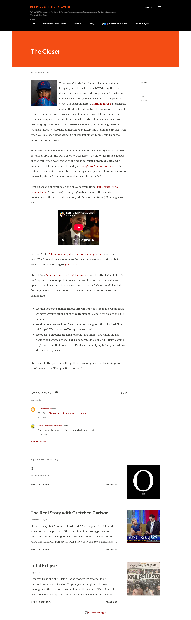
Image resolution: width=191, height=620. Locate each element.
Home (32, 23)
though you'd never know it (97, 166)
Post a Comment (39, 441)
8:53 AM (42, 417)
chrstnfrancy (44, 408)
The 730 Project (142, 23)
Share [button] (144, 82)
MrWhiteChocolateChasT (51, 425)
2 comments (45, 484)
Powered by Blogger (97, 612)
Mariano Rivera (101, 103)
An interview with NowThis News (65, 274)
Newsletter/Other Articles (54, 23)
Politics (144, 100)
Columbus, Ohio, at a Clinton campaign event (75, 254)
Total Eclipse (44, 565)
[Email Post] (56, 393)
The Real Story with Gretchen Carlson (69, 513)
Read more (111, 484)
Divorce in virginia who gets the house (68, 413)
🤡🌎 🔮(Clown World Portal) (114, 23)
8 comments (45, 602)
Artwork (77, 23)
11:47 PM (42, 434)
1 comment (44, 549)
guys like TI (71, 264)
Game (143, 97)
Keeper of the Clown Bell (52, 7)
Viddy (91, 23)
